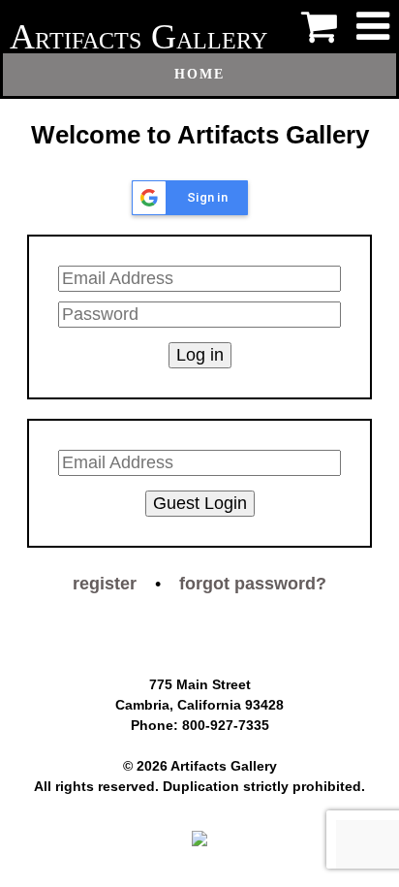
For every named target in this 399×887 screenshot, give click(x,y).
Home (199, 74)
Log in (200, 354)
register (105, 583)
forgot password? (252, 583)
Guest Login (200, 503)
